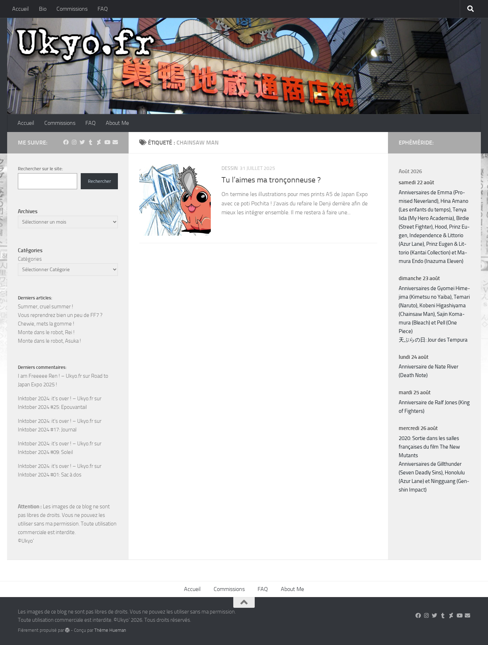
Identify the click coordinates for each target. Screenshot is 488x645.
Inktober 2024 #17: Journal (47, 429)
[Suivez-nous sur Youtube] (107, 142)
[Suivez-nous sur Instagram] (74, 142)
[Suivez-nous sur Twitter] (82, 142)
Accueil (20, 8)
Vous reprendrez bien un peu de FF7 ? (60, 315)
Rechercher (99, 181)
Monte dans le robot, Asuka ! (49, 341)
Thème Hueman (110, 630)
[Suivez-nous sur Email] (115, 142)
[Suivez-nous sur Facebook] (66, 142)
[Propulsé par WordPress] (67, 630)
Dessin (229, 168)
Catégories (30, 259)
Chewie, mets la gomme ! (46, 324)
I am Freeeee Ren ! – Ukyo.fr (50, 376)
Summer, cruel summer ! (45, 306)
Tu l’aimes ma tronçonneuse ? (271, 180)
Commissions (72, 8)
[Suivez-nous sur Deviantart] (98, 142)
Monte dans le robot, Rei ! (46, 332)
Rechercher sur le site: (40, 168)
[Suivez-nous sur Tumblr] (90, 142)
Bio (42, 8)
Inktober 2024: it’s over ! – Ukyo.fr (55, 398)
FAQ (103, 8)
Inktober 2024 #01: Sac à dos (49, 474)
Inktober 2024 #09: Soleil (45, 452)
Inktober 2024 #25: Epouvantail (52, 407)
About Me (117, 122)
